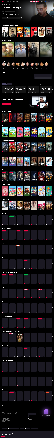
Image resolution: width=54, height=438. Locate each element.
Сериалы (16, 413)
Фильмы (16, 412)
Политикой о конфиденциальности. (7, 434)
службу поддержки (13, 436)
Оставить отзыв (4, 422)
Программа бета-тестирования (6, 413)
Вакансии (3, 412)
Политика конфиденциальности (7, 418)
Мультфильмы (17, 414)
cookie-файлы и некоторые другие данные (34, 432)
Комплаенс (3, 421)
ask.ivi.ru (29, 418)
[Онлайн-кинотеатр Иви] (3, 2)
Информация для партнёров (6, 414)
